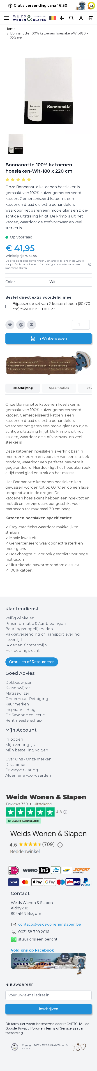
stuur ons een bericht (38, 939)
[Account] (81, 18)
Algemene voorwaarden (28, 775)
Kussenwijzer (17, 688)
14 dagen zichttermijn (26, 645)
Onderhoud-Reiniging (26, 699)
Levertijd (13, 640)
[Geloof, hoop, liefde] (79, 1046)
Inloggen (14, 739)
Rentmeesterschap (23, 720)
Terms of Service (59, 1028)
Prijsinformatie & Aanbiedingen (35, 623)
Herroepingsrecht (22, 650)
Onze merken (39, 759)
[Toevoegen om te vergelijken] (20, 324)
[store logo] (29, 18)
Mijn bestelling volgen (26, 750)
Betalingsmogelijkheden (29, 629)
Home (10, 29)
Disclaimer (15, 764)
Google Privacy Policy (22, 1028)
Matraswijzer (17, 693)
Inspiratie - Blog (20, 709)
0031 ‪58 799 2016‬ (33, 932)
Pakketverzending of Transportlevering (42, 634)
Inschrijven (48, 1009)
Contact (20, 893)
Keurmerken (17, 704)
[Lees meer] (90, 264)
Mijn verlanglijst (20, 745)
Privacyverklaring (21, 770)
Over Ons (14, 759)
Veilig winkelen (20, 618)
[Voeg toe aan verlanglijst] (9, 324)
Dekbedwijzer (18, 682)
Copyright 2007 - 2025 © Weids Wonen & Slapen (45, 1047)
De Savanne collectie (25, 715)
